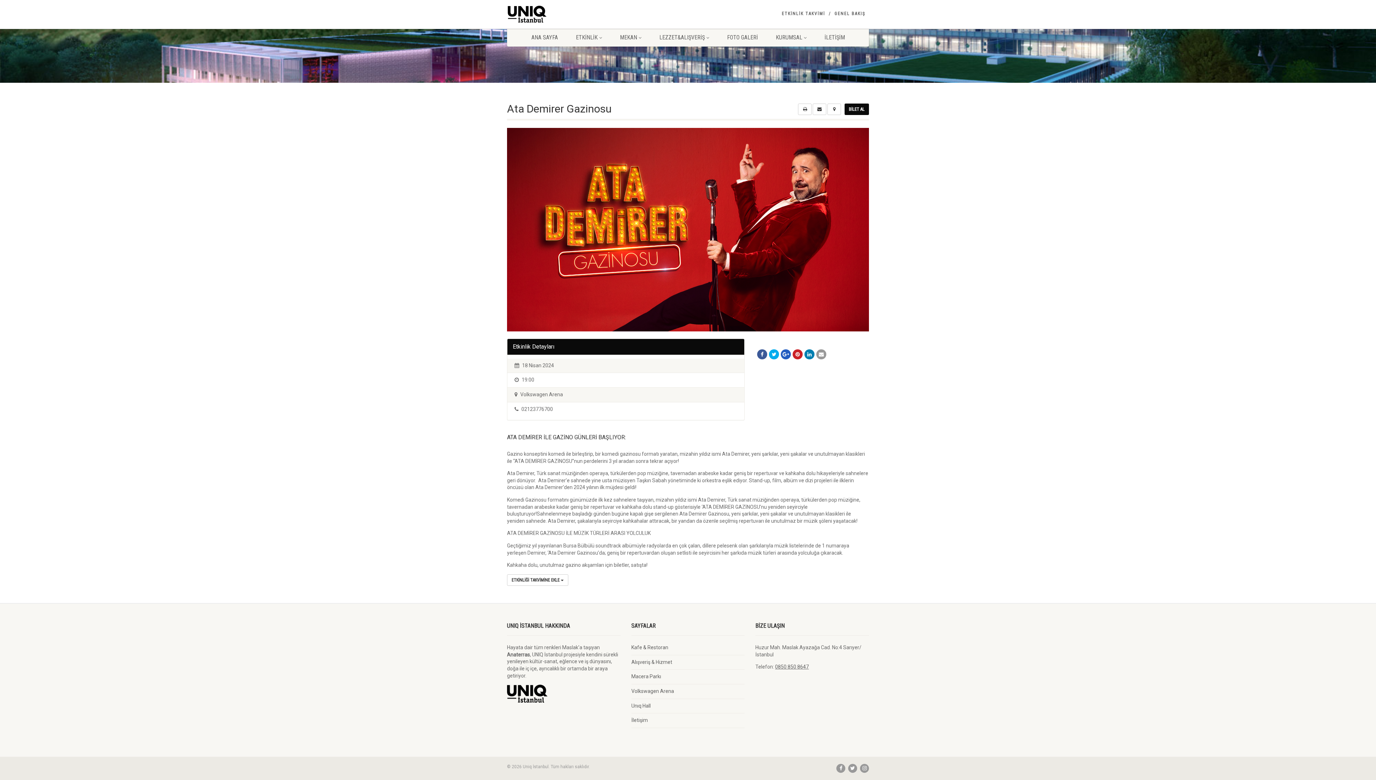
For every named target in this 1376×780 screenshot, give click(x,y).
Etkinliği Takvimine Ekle (536, 580)
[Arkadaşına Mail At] (821, 354)
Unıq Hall (641, 706)
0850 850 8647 (792, 667)
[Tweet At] (774, 354)
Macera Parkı (646, 676)
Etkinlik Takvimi (803, 13)
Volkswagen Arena (652, 691)
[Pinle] (798, 354)
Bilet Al (857, 109)
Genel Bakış (850, 13)
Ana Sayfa (544, 37)
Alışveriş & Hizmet (651, 662)
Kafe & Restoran (649, 647)
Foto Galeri (742, 37)
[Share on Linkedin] (809, 354)
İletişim (835, 37)
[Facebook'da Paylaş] (762, 354)
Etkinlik (587, 37)
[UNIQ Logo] (564, 14)
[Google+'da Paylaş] (786, 354)
